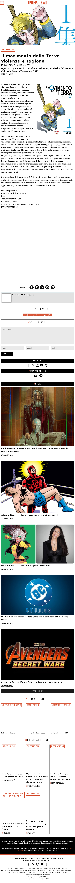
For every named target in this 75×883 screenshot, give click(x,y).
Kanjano (7, 833)
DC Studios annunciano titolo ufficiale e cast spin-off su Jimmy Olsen (34, 618)
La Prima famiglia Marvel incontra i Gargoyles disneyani (60, 777)
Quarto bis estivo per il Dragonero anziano (12, 775)
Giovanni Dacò (9, 780)
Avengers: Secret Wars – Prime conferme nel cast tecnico (31, 682)
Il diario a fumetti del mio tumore (13, 795)
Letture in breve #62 (9, 733)
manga (46, 315)
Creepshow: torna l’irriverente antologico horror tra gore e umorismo (37, 825)
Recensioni (8, 50)
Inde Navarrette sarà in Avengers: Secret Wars (26, 566)
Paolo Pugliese (34, 786)
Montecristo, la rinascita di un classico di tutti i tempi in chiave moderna (37, 778)
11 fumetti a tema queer (36, 733)
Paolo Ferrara (58, 783)
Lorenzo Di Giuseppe (23, 65)
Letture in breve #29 (59, 733)
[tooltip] (31, 287)
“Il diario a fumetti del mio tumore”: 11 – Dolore (13, 826)
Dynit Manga (31, 315)
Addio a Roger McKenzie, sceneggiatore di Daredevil (29, 515)
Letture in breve (11, 705)
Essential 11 (33, 705)
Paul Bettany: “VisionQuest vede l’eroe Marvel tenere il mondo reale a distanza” (34, 450)
